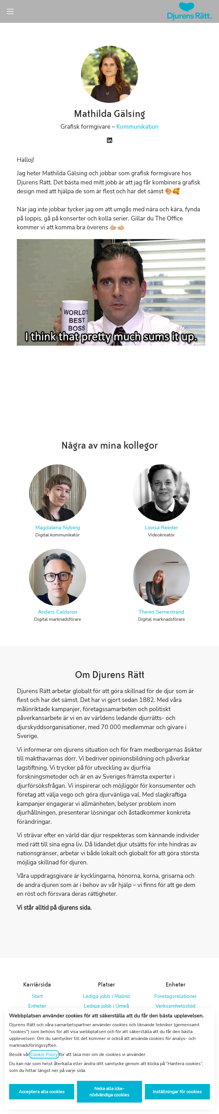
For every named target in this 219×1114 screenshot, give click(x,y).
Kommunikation (137, 127)
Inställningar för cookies (177, 1092)
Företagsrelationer (175, 996)
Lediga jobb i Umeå (106, 1005)
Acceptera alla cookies (42, 1092)
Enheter (37, 1005)
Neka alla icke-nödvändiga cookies (109, 1091)
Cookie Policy (44, 1054)
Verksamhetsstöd (175, 1005)
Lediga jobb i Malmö (106, 996)
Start (37, 996)
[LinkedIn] (109, 141)
